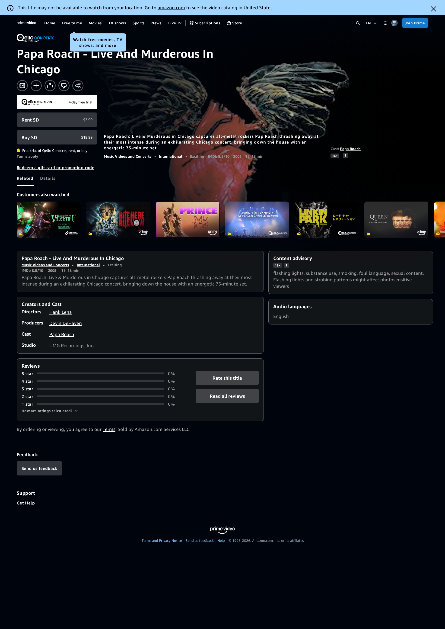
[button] (50, 411)
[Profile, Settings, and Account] (394, 23)
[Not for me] (64, 85)
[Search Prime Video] (357, 23)
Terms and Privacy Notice (162, 540)
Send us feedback (200, 540)
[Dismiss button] (433, 9)
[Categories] (385, 23)
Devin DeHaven (65, 323)
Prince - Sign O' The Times (188, 219)
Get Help (26, 502)
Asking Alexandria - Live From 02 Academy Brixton (257, 219)
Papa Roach (350, 148)
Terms (109, 429)
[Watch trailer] (22, 85)
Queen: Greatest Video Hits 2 (396, 219)
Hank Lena (60, 312)
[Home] (26, 23)
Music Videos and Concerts (127, 156)
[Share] (77, 85)
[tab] (25, 178)
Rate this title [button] (227, 377)
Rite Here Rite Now (118, 219)
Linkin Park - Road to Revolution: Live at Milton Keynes (327, 219)
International (170, 156)
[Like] (50, 85)
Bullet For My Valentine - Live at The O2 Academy (49, 219)
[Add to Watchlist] (36, 85)
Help (221, 540)
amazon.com (171, 7)
